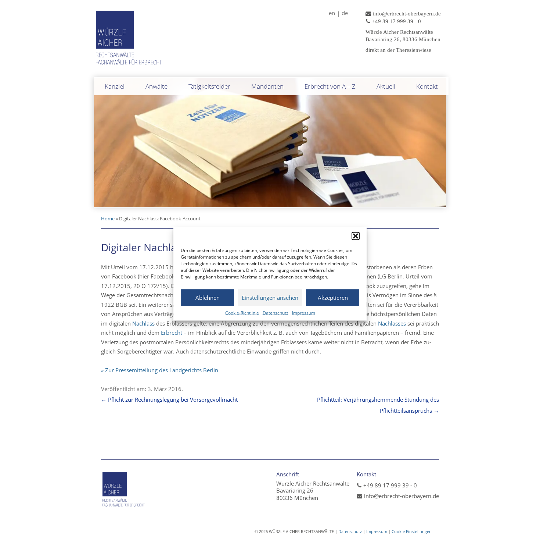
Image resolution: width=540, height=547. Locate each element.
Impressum (303, 312)
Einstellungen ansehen (270, 297)
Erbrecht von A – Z (330, 86)
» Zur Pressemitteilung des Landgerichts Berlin (159, 370)
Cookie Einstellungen (412, 531)
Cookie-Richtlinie (242, 312)
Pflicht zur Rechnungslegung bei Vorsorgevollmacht (169, 399)
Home (108, 218)
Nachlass (143, 323)
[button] (355, 235)
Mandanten (267, 86)
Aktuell (386, 86)
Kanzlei (115, 86)
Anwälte (156, 86)
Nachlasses (391, 323)
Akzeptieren (333, 297)
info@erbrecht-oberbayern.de (401, 496)
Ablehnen (207, 297)
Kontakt (427, 86)
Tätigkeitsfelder (209, 86)
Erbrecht (171, 332)
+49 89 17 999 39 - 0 (390, 485)
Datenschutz (275, 312)
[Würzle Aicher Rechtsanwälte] (129, 65)
